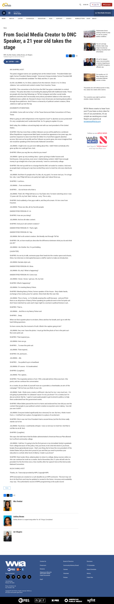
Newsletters (80, 18)
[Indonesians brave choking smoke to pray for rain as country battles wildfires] (89, 33)
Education (41, 18)
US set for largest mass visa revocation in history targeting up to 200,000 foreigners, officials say (103, 63)
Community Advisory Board (71, 565)
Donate (107, 5)
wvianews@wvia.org (92, 121)
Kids (50, 18)
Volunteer (66, 573)
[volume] (9, 13)
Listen (20, 18)
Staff (41, 579)
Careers (65, 569)
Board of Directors (68, 561)
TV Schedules (91, 565)
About (94, 18)
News (4, 18)
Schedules (30, 18)
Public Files (90, 577)
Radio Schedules (91, 569)
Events (68, 18)
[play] (4, 13)
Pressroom (43, 565)
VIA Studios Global (45, 573)
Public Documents (45, 575)
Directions (89, 561)
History (89, 573)
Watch (11, 18)
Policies (65, 577)
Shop (88, 18)
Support (59, 18)
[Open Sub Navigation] (7, 18)
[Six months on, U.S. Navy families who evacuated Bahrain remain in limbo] (89, 77)
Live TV (96, 5)
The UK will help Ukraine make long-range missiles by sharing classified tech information (103, 48)
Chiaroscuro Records (46, 572)
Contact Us (43, 561)
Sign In (85, 4)
